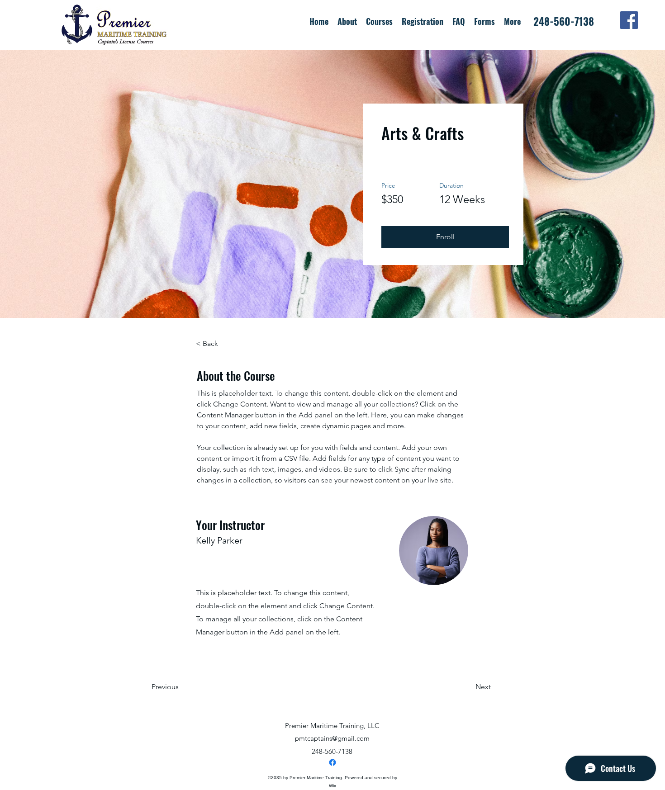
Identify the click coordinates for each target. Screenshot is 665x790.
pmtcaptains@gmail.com (332, 738)
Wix (332, 785)
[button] (422, 20)
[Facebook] (629, 20)
